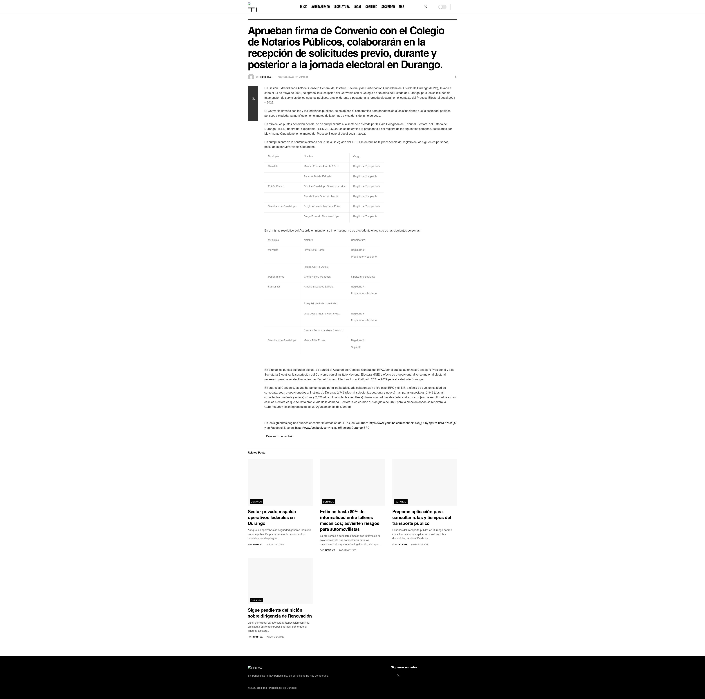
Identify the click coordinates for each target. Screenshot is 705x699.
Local (357, 6)
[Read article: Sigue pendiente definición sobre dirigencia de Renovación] (280, 581)
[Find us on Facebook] (419, 7)
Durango (303, 76)
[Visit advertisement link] (360, 415)
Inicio (303, 6)
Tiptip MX (265, 76)
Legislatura (342, 6)
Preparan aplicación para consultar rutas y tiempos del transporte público (421, 517)
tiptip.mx (262, 687)
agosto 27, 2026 (275, 544)
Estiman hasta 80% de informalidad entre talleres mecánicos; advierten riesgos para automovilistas (349, 520)
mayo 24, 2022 (286, 76)
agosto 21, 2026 (275, 636)
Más (401, 6)
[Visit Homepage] (252, 7)
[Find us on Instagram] (432, 7)
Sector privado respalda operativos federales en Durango (272, 517)
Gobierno (371, 6)
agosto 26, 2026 (419, 544)
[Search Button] (455, 7)
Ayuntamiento (320, 6)
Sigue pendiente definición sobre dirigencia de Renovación (280, 613)
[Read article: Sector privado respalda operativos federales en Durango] (280, 482)
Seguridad (388, 6)
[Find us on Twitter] (425, 7)
